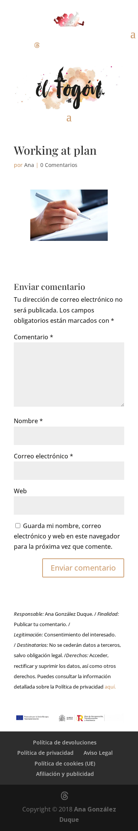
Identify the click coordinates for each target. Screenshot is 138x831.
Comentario (33, 337)
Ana (29, 164)
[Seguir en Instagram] (21, 45)
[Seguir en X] (37, 45)
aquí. (110, 686)
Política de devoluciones (65, 742)
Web (20, 491)
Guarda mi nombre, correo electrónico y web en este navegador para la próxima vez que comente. (67, 536)
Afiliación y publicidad (65, 773)
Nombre (28, 421)
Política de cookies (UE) (64, 763)
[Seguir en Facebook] (6, 45)
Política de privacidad (45, 752)
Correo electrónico (43, 456)
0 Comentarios (58, 164)
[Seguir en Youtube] (52, 45)
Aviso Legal (98, 752)
